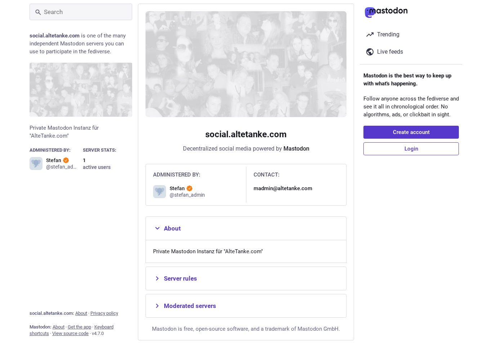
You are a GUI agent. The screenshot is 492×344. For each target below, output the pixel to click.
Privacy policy (104, 313)
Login (411, 149)
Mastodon (296, 148)
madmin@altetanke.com (283, 188)
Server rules (180, 278)
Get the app (79, 327)
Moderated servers (190, 305)
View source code (70, 333)
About (81, 313)
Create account (411, 132)
